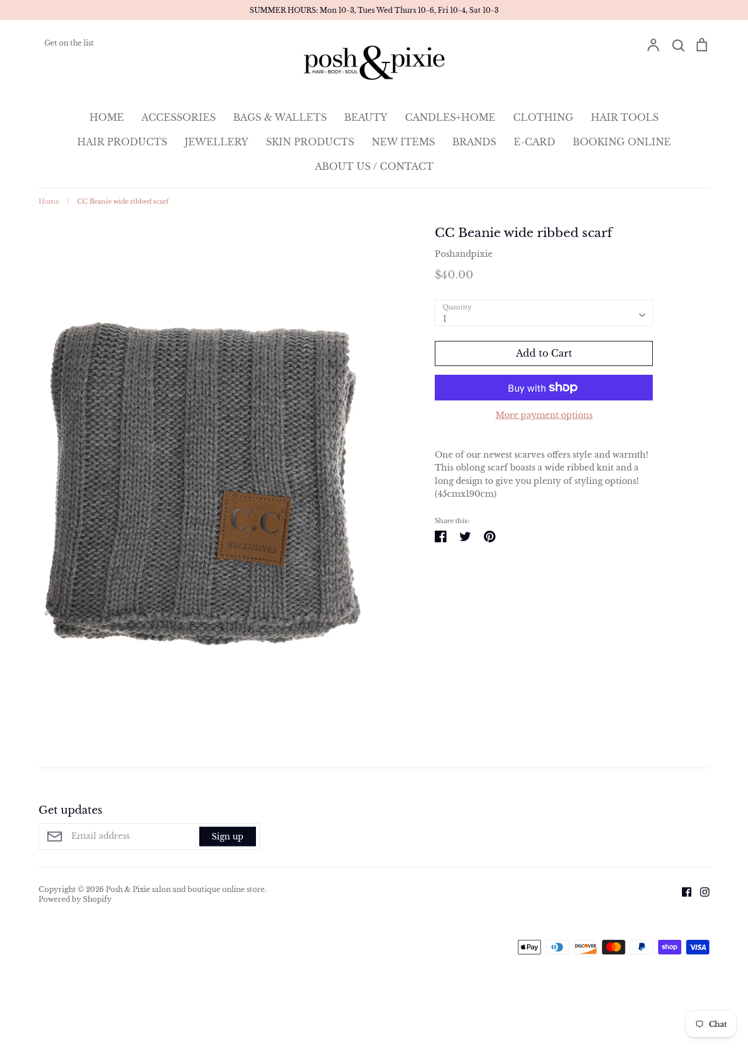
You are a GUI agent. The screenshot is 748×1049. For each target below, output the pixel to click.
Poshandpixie (464, 254)
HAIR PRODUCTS (122, 142)
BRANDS (474, 142)
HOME (106, 117)
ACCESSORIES (178, 117)
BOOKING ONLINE (622, 142)
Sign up (228, 836)
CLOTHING (543, 117)
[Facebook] (682, 891)
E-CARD (534, 142)
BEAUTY (365, 117)
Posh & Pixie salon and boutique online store (185, 889)
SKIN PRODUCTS (310, 142)
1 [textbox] (444, 318)
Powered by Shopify (75, 899)
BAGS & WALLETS (280, 117)
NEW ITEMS (403, 142)
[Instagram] (700, 891)
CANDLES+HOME (450, 117)
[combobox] (544, 312)
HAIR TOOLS (625, 117)
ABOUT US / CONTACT (374, 166)
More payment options (544, 415)
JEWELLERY (216, 142)
